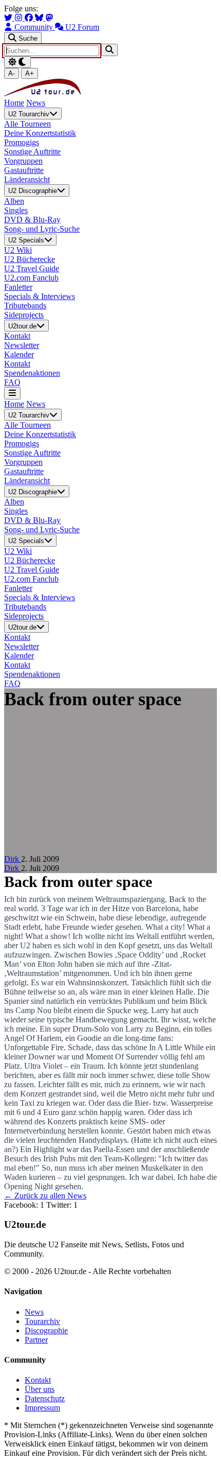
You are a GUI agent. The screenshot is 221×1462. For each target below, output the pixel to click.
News (35, 102)
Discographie (46, 1330)
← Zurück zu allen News (45, 1195)
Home (14, 102)
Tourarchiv (42, 1321)
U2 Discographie (32, 191)
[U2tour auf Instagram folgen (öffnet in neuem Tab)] (19, 17)
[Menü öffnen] (12, 393)
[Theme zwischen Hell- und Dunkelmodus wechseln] (17, 62)
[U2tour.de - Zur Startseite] (42, 93)
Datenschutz (45, 1398)
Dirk (12, 859)
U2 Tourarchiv (28, 114)
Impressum (42, 1407)
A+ (29, 73)
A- (11, 73)
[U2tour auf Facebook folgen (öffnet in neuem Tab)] (30, 17)
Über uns (39, 1389)
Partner (36, 1339)
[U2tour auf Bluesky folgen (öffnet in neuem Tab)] (40, 17)
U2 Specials (26, 240)
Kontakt (38, 1380)
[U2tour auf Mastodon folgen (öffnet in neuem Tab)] (49, 17)
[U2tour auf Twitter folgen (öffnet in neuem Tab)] (9, 17)
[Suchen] (109, 50)
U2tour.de (22, 326)
